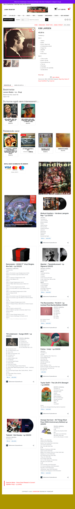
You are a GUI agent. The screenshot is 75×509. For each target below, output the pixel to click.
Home (36, 25)
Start (5, 15)
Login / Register (9, 9)
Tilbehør (40, 15)
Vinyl (34, 15)
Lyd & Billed (12, 15)
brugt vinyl (52, 81)
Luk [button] (60, 1)
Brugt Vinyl (49, 25)
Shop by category (8, 19)
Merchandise (48, 15)
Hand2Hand (42, 25)
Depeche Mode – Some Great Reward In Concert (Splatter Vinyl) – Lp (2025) (20, 483)
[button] (33, 29)
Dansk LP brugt (58, 25)
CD (23, 15)
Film (19, 15)
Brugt (28, 15)
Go (47, 19)
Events (56, 15)
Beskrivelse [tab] (7, 85)
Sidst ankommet (65, 15)
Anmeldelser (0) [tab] (19, 85)
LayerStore (36, 491)
